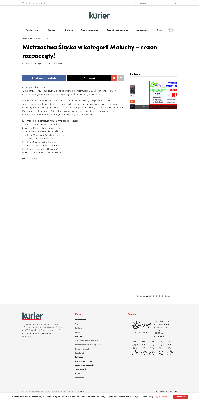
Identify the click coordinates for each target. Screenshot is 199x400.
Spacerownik (142, 30)
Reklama (33, 2)
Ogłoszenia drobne (90, 30)
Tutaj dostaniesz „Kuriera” (87, 340)
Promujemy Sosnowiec (117, 30)
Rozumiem (180, 396)
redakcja (37, 63)
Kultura (78, 327)
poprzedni (133, 186)
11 (169, 296)
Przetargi (79, 353)
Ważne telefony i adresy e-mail (89, 344)
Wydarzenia (32, 30)
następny (173, 186)
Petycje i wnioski (82, 348)
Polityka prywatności (76, 391)
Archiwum (79, 377)
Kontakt (41, 2)
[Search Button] (175, 2)
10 (166, 296)
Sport (48, 38)
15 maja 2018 (50, 63)
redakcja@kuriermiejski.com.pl (42, 333)
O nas (24, 2)
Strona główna (27, 38)
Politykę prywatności (162, 396)
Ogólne (78, 323)
